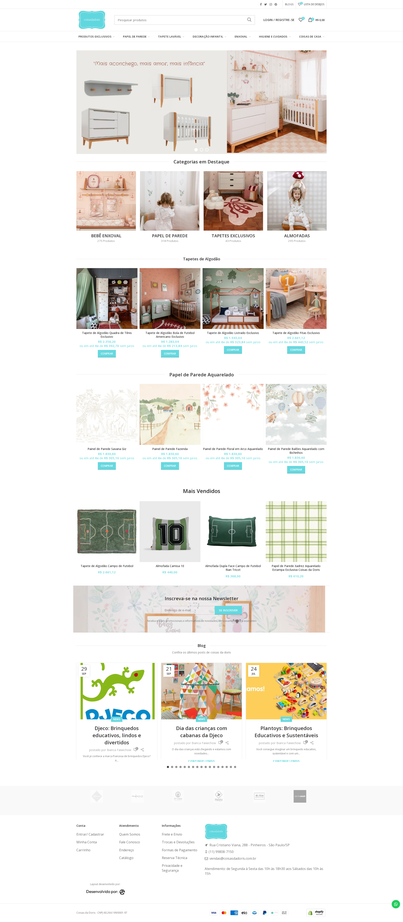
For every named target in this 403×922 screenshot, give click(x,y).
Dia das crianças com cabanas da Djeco (116, 732)
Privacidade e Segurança (172, 867)
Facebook (261, 4)
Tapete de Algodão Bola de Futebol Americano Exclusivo (170, 335)
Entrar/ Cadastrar (90, 834)
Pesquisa (249, 20)
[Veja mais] (134, 284)
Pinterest (275, 4)
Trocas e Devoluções (178, 842)
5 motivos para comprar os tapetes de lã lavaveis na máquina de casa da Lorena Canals (286, 739)
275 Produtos (106, 241)
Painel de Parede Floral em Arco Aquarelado (233, 449)
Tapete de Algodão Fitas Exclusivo (296, 333)
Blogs (289, 4)
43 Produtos (233, 241)
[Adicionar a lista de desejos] (134, 275)
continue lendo (116, 761)
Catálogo (126, 857)
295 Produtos (297, 241)
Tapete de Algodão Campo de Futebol (107, 566)
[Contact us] (396, 904)
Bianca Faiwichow (119, 743)
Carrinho (83, 850)
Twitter (265, 4)
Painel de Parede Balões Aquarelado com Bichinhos (296, 451)
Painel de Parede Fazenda (170, 449)
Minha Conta (86, 842)
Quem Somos (129, 834)
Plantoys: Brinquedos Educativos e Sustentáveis (201, 732)
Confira (194, 129)
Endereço (126, 850)
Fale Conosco (129, 842)
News (116, 719)
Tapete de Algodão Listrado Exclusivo (233, 333)
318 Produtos (169, 241)
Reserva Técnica (174, 857)
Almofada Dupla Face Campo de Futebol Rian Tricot (233, 568)
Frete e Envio (172, 834)
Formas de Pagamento (179, 850)
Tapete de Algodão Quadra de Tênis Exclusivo (107, 335)
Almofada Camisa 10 (170, 566)
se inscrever (228, 610)
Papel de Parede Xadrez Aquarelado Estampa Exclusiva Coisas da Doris (296, 568)
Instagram (270, 4)
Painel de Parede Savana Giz (107, 449)
